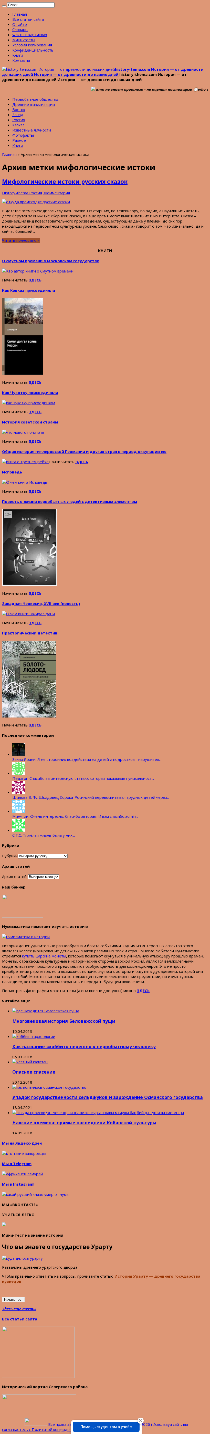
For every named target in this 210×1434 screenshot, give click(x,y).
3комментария (56, 192)
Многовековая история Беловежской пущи (63, 1021)
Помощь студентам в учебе (106, 1427)
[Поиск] (4, 6)
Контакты (21, 60)
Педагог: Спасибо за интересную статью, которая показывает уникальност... (83, 778)
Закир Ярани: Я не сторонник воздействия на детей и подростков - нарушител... (86, 759)
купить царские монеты (44, 955)
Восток (18, 109)
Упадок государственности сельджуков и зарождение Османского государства (107, 1097)
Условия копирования (32, 44)
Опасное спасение (33, 1072)
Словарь (20, 29)
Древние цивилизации (33, 104)
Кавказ (18, 124)
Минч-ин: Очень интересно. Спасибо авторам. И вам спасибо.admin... (75, 816)
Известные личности (31, 130)
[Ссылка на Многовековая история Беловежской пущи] (45, 1010)
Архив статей (14, 876)
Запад (17, 114)
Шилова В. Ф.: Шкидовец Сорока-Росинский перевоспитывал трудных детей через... (91, 797)
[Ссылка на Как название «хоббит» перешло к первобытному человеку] (33, 1036)
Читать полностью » (21, 240)
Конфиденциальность (33, 50)
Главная (19, 14)
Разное (19, 140)
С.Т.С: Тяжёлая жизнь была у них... (43, 835)
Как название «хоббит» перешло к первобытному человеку (84, 1046)
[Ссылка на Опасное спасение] (30, 1061)
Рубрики (10, 855)
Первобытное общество (35, 99)
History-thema (15, 192)
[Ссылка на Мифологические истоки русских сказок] (36, 201)
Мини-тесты (23, 39)
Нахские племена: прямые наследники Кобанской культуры (84, 1122)
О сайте (19, 24)
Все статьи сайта (28, 19)
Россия (18, 119)
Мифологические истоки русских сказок (65, 182)
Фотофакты (23, 135)
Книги (17, 55)
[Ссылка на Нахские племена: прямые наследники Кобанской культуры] (98, 1112)
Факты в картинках (29, 34)
